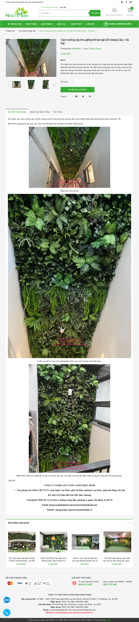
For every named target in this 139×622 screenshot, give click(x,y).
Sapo (108, 620)
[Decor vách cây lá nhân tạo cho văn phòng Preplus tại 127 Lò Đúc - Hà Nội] (53, 542)
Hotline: (120, 24)
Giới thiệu (31, 24)
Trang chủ (16, 24)
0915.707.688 (110, 584)
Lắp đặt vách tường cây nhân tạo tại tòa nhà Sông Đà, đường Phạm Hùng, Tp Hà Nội (85, 561)
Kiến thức (76, 24)
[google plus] (131, 2)
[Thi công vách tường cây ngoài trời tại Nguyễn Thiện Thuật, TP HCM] (117, 542)
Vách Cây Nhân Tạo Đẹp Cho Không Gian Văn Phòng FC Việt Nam (22, 561)
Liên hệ (90, 24)
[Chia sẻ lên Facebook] (76, 96)
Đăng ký (119, 15)
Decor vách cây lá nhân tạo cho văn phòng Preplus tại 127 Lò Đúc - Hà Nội (53, 561)
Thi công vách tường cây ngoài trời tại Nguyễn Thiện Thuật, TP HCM (117, 561)
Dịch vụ (61, 24)
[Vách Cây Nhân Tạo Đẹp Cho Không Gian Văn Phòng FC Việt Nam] (22, 542)
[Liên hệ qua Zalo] (6, 600)
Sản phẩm (46, 24)
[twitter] (122, 2)
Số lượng (64, 82)
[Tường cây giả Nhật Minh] (20, 12)
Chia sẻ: (64, 96)
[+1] (90, 96)
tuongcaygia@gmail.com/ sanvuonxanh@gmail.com (69, 610)
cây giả (63, 7)
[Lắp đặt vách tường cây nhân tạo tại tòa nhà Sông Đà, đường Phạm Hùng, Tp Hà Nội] (85, 542)
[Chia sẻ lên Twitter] (83, 96)
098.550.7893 (82, 602)
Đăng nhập (110, 15)
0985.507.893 (85, 584)
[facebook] (126, 2)
